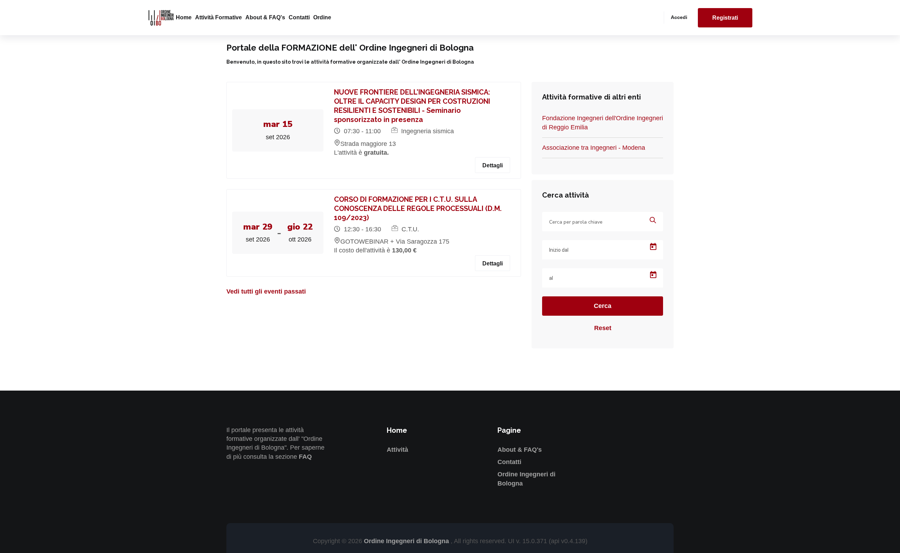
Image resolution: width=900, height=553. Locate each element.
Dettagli (492, 165)
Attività (397, 449)
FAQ (305, 456)
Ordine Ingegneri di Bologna (407, 541)
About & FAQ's (265, 17)
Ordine (322, 17)
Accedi (679, 17)
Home (184, 17)
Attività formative (218, 17)
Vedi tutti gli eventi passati (266, 291)
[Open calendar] (653, 247)
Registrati (725, 18)
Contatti (299, 17)
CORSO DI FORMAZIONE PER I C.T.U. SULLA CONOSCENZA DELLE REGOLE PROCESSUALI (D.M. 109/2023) (418, 208)
